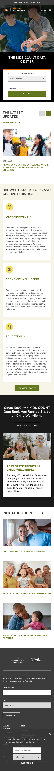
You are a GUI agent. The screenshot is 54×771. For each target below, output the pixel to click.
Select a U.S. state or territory (21, 74)
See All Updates (10, 122)
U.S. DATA (27, 93)
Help (23, 726)
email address (8, 688)
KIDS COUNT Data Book (27, 425)
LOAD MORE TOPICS (27, 388)
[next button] (48, 113)
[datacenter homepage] (19, 9)
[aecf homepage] (6, 9)
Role (4, 700)
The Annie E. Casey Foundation (27, 3)
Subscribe (11, 715)
